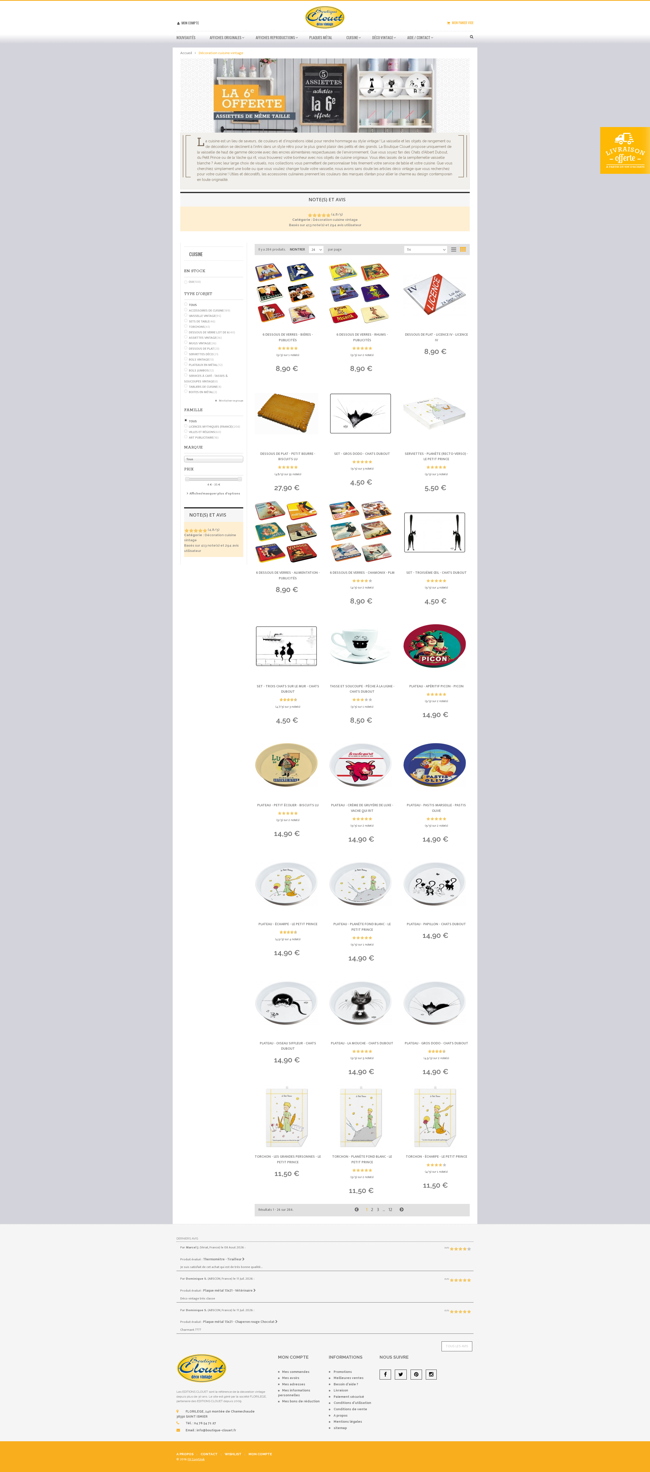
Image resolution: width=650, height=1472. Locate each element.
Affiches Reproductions (275, 37)
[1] (310, 215)
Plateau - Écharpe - (287, 924)
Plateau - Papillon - (436, 924)
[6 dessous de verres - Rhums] (362, 294)
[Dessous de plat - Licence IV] (436, 294)
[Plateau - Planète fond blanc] (362, 884)
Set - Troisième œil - (436, 573)
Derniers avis (187, 1238)
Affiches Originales (225, 37)
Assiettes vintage (205, 337)
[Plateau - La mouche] (362, 1003)
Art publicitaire (204, 437)
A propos (341, 1415)
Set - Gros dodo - (362, 454)
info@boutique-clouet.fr (216, 1430)
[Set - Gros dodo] (362, 413)
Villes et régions (205, 432)
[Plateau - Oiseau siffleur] (288, 1003)
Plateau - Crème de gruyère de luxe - (362, 808)
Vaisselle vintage (205, 316)
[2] (314, 215)
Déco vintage (382, 37)
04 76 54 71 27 (205, 1423)
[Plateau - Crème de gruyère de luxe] (362, 765)
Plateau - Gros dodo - (436, 1043)
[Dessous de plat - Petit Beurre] (288, 413)
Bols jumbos (201, 370)
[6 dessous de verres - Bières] (288, 294)
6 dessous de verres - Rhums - (362, 337)
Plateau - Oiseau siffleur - (288, 1046)
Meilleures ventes (349, 1378)
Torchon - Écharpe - (436, 1156)
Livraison (341, 1390)
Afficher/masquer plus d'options (214, 493)
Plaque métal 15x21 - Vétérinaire (228, 1290)
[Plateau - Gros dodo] (436, 1003)
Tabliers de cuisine (205, 387)
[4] (323, 215)
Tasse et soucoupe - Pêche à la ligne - (362, 689)
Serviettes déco (203, 354)
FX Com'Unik (196, 1459)
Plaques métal (320, 37)
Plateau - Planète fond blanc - (362, 927)
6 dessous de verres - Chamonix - (362, 573)
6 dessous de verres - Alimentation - (288, 575)
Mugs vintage (202, 343)
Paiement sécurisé (349, 1397)
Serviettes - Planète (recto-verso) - (436, 456)
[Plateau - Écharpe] (288, 884)
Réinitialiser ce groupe (230, 401)
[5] (328, 215)
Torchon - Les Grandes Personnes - (288, 1159)
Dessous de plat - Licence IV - (436, 337)
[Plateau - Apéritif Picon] (436, 646)
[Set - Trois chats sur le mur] (288, 646)
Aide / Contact (418, 37)
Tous (193, 305)
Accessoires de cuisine (209, 310)
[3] (319, 215)
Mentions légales (348, 1421)
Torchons (199, 327)
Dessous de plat (204, 348)
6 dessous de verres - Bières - (288, 337)
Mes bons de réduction (301, 1401)
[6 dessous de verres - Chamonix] (362, 532)
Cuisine (352, 37)
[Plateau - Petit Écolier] (288, 765)
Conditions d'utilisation (352, 1403)
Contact (209, 1454)
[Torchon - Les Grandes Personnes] (288, 1116)
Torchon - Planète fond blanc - (362, 1159)
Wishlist (233, 1454)
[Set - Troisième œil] (436, 532)
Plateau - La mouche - (362, 1043)
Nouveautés (186, 37)
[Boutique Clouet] (325, 16)
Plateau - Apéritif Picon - (436, 686)
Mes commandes (296, 1372)
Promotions (343, 1372)
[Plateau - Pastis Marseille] (436, 765)
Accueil (186, 53)
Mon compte (190, 22)
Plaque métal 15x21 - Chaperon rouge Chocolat (239, 1322)
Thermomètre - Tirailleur (222, 1259)
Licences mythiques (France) (214, 426)
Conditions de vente (350, 1409)
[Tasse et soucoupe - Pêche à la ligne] (362, 646)
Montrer (297, 249)
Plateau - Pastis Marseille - (436, 808)
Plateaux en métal (206, 365)
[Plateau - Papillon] (436, 884)
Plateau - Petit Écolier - (288, 805)
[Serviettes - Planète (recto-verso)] (436, 413)
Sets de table (202, 321)
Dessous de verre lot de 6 (212, 332)
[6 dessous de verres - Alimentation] (288, 532)
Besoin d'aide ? (346, 1384)
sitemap (340, 1428)
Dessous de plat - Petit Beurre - (287, 456)
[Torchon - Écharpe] (436, 1116)
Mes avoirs (290, 1378)
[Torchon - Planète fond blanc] (362, 1116)
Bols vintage (201, 359)
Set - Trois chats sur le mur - (288, 689)
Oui (195, 282)
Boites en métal (203, 392)
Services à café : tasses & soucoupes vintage (206, 378)
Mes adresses (293, 1384)
